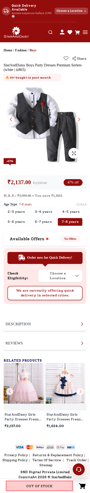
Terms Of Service (47, 460)
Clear (81, 204)
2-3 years (16, 212)
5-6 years (16, 222)
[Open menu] (85, 32)
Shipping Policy (15, 460)
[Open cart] (77, 32)
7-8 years (70, 222)
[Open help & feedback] (78, 469)
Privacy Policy (16, 455)
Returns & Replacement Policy (58, 455)
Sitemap (46, 465)
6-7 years (43, 222)
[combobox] (50, 32)
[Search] (50, 32)
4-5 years (70, 212)
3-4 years (43, 212)
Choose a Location (69, 10)
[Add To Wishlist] (66, 58)
